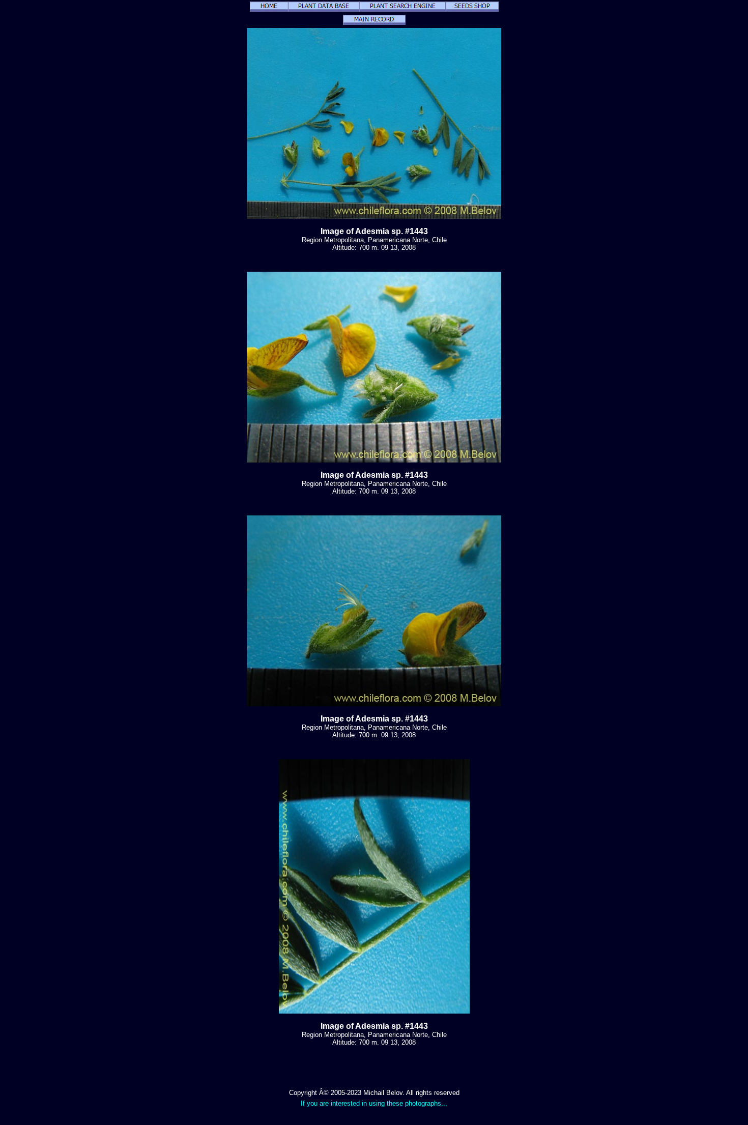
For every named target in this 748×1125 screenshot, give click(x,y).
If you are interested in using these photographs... (374, 1103)
